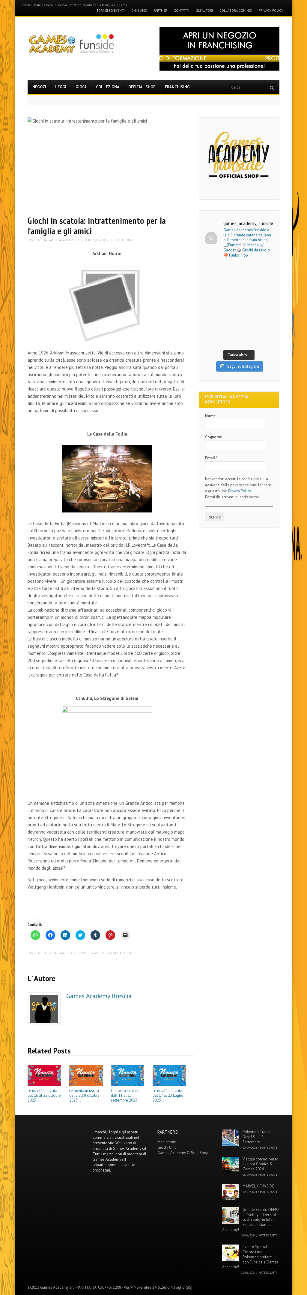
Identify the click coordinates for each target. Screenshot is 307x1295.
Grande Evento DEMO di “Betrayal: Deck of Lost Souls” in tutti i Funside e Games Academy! (250, 1220)
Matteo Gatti (269, 1148)
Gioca (81, 87)
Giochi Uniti (167, 1147)
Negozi (39, 87)
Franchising (177, 87)
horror (79, 953)
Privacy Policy (271, 10)
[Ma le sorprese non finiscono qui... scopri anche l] (239, 284)
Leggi (60, 87)
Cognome (213, 436)
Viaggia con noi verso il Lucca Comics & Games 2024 (261, 1164)
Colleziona (107, 87)
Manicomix (166, 1142)
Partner (160, 10)
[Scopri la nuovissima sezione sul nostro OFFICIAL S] (239, 325)
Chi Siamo (139, 10)
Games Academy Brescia (67, 240)
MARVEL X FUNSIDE (258, 1186)
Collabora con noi (235, 10)
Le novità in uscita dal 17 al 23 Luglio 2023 (168, 1095)
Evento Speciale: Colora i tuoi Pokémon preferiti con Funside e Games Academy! (250, 1257)
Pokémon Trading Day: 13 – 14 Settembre (258, 1137)
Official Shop (142, 87)
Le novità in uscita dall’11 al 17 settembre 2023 (126, 1095)
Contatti (181, 10)
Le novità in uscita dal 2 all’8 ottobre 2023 (84, 1095)
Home (36, 5)
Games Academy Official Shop (182, 1152)
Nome (210, 415)
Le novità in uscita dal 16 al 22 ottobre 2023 (44, 1095)
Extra (119, 240)
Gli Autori (204, 10)
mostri (129, 953)
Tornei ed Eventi (111, 10)
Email (211, 458)
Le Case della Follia (104, 953)
